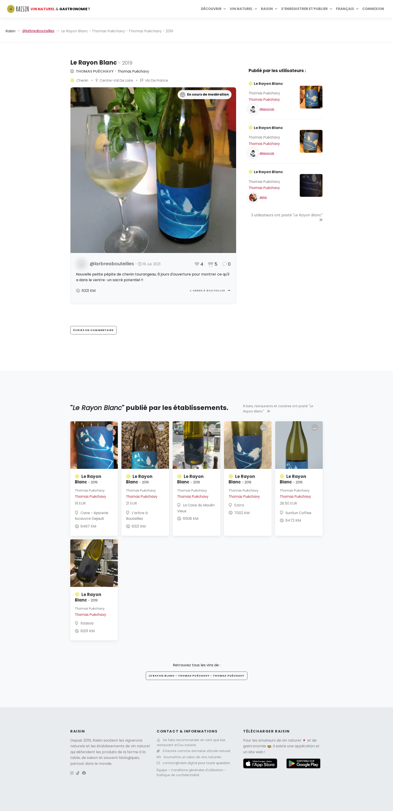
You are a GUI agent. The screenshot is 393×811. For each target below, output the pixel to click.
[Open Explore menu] (224, 9)
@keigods (266, 109)
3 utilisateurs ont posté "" (287, 215)
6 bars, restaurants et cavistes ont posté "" (278, 408)
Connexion (373, 8)
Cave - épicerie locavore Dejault (91, 515)
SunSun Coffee (298, 512)
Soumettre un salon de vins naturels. (193, 757)
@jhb (263, 197)
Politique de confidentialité (178, 775)
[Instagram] (71, 773)
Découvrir (211, 8)
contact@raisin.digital (180, 763)
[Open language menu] (357, 9)
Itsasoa (87, 623)
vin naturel (291, 740)
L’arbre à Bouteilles (208, 290)
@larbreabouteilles (38, 30)
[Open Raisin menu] (276, 9)
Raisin (10, 31)
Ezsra (239, 505)
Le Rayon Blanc (88, 479)
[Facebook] (84, 773)
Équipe (162, 770)
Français (345, 8)
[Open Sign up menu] (331, 9)
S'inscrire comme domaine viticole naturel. (197, 751)
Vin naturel (241, 8)
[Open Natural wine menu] (255, 9)
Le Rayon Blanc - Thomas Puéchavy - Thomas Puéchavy (196, 675)
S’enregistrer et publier (304, 8)
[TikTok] (77, 773)
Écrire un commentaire (93, 330)
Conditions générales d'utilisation (197, 770)
